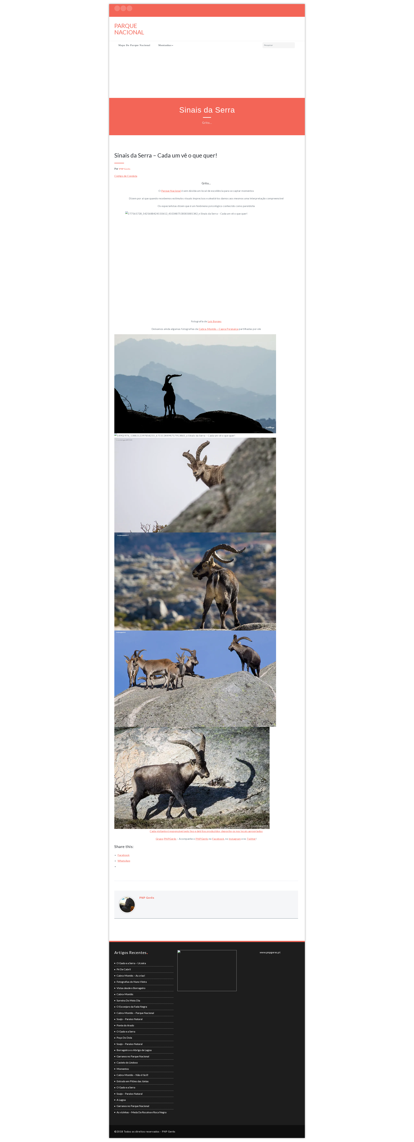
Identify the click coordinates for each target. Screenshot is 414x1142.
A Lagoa (121, 1099)
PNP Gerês (124, 169)
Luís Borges (215, 321)
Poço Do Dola (124, 1037)
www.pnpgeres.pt (270, 952)
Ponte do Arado (125, 1025)
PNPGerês (170, 838)
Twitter (251, 838)
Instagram (235, 838)
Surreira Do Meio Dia (128, 1000)
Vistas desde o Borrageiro (131, 987)
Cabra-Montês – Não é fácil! (132, 1074)
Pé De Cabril (124, 969)
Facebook (218, 838)
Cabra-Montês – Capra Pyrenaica (218, 328)
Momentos (123, 1068)
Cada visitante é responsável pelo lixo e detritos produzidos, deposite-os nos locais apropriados (206, 831)
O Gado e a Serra (126, 1031)
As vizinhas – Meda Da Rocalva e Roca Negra (141, 1112)
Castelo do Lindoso (127, 1062)
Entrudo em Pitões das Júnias (133, 1081)
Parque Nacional (171, 190)
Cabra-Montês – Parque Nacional (135, 1012)
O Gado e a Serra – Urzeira (131, 963)
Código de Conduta (125, 175)
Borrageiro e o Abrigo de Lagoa (134, 1050)
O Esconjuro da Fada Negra (132, 1006)
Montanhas (165, 45)
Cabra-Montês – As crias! (131, 975)
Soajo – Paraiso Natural (129, 1019)
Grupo (159, 838)
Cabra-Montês (125, 994)
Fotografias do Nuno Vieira (132, 981)
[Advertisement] (207, 73)
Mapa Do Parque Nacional (134, 45)
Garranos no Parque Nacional (133, 1056)
